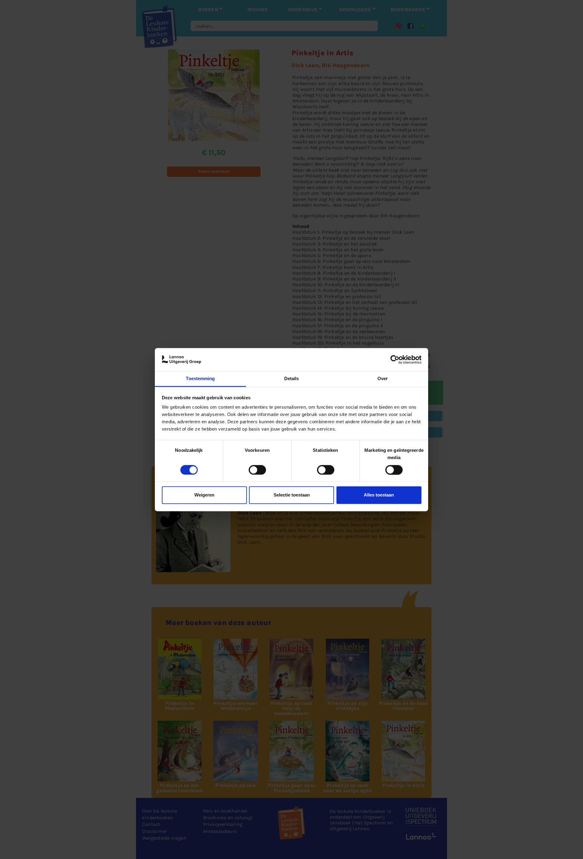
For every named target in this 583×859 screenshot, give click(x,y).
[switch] (257, 470)
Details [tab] (291, 378)
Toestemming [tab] (200, 378)
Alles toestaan (379, 495)
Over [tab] (382, 378)
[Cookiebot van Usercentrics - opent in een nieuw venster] (394, 359)
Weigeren (204, 495)
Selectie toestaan (292, 495)
